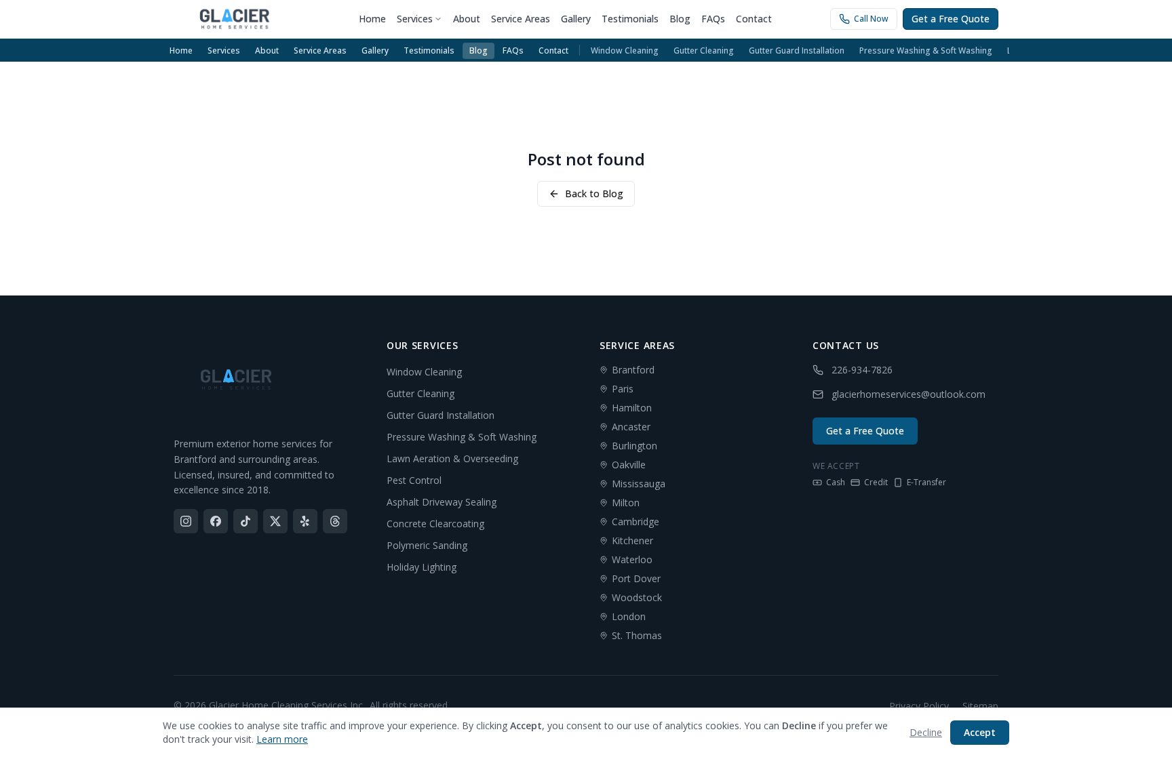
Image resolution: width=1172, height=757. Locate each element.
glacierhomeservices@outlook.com (908, 394)
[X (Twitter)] (275, 521)
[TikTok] (245, 521)
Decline (926, 732)
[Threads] (335, 521)
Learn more (282, 739)
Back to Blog (594, 193)
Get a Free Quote (951, 18)
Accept (980, 732)
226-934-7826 (862, 369)
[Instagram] (186, 521)
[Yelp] (305, 521)
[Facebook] (215, 521)
